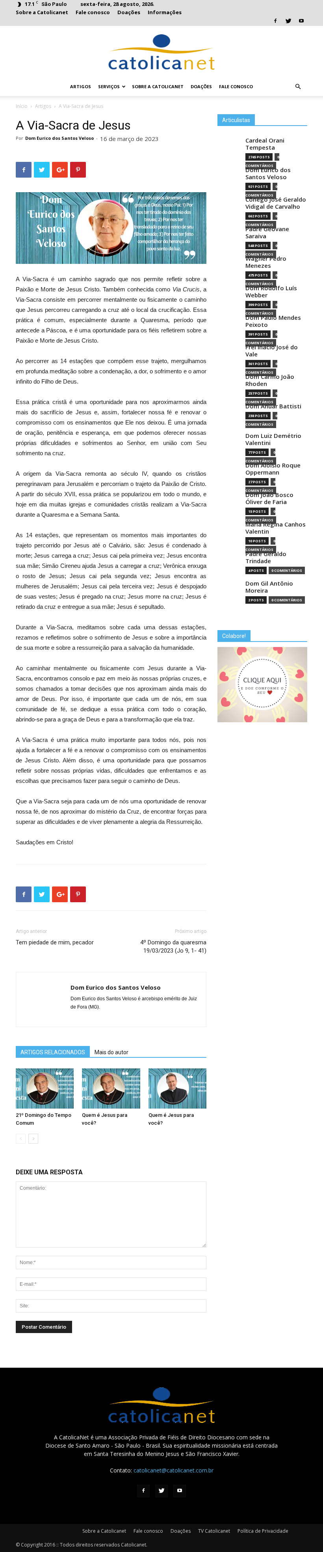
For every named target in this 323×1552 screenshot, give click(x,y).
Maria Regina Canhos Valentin (275, 528)
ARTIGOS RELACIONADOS (52, 1052)
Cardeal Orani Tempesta (264, 144)
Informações (165, 12)
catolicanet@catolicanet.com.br (173, 1470)
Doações (128, 12)
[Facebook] (275, 21)
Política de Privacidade (263, 1531)
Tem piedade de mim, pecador (55, 942)
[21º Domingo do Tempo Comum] (45, 1088)
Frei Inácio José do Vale (271, 350)
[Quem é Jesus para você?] (111, 1088)
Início (22, 106)
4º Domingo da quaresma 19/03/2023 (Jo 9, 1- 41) (173, 946)
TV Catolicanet (214, 1531)
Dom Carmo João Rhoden (269, 380)
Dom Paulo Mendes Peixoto (273, 321)
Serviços (109, 86)
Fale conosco (93, 12)
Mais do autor (111, 1052)
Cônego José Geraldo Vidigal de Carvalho (275, 203)
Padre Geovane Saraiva (267, 232)
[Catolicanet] (161, 52)
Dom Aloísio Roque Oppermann (273, 469)
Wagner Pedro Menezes (265, 262)
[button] (297, 87)
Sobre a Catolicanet (42, 12)
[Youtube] (301, 21)
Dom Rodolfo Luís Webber (271, 291)
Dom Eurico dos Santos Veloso (59, 138)
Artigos (80, 86)
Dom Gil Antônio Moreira (269, 587)
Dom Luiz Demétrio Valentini (273, 439)
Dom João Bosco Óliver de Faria (269, 498)
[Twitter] (288, 21)
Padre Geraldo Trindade (265, 557)
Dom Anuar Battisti (273, 406)
